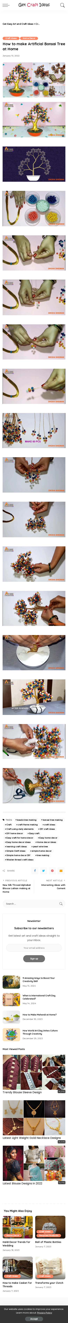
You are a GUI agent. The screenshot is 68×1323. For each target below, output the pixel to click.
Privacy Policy (44, 1312)
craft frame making (28, 824)
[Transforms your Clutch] (50, 1268)
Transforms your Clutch (49, 1282)
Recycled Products (48, 1235)
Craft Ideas (11, 38)
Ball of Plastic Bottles (48, 1241)
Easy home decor (48, 838)
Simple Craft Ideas (15, 851)
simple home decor (42, 851)
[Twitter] (43, 870)
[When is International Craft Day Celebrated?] (11, 999)
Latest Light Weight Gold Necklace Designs (32, 1138)
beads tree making (26, 820)
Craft (9, 824)
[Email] (61, 870)
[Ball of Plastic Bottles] (50, 1227)
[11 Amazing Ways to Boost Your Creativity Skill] (11, 982)
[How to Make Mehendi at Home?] (11, 1017)
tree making (43, 855)
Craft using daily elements (19, 829)
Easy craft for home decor (19, 838)
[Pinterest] (52, 870)
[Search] (61, 5)
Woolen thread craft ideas (19, 859)
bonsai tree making (53, 820)
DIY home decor (14, 833)
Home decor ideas (46, 842)
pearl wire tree (40, 846)
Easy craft (34, 833)
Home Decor (29, 38)
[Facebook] (34, 870)
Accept (34, 1319)
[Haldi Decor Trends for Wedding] (18, 1227)
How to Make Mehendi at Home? (40, 1014)
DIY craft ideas (47, 829)
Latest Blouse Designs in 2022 (22, 1183)
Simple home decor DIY (18, 855)
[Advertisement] (52, 24)
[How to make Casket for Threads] (18, 1268)
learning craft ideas (16, 846)
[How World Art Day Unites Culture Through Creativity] (11, 1034)
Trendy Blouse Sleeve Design (22, 1092)
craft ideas (49, 824)
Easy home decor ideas (18, 842)
